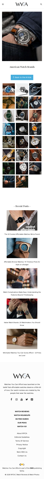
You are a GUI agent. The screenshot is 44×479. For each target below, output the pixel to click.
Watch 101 (22, 426)
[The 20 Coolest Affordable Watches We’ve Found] (22, 220)
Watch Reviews (22, 411)
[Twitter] (26, 399)
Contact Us (22, 456)
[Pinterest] (31, 399)
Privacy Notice (22, 445)
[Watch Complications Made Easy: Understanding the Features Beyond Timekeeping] (22, 278)
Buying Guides (22, 419)
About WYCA (22, 433)
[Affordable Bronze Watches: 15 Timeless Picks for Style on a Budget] (22, 248)
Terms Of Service (22, 441)
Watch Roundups (22, 415)
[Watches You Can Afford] (22, 4)
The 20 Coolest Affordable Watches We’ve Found (22, 234)
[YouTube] (21, 399)
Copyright (22, 448)
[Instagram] (16, 399)
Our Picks (22, 423)
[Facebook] (11, 399)
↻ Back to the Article (22, 77)
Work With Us (22, 452)
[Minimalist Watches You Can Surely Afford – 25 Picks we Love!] (22, 339)
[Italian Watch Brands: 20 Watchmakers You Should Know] (22, 309)
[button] (41, 4)
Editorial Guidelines (22, 437)
